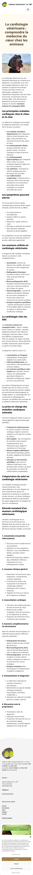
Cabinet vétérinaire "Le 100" (20, 4)
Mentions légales (16, 872)
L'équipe (4, 812)
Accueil (4, 806)
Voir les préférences (17, 868)
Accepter (16, 859)
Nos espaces (5, 808)
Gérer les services (16, 854)
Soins (3, 810)
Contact (4, 814)
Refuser (16, 864)
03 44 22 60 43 (8, 794)
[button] (30, 837)
